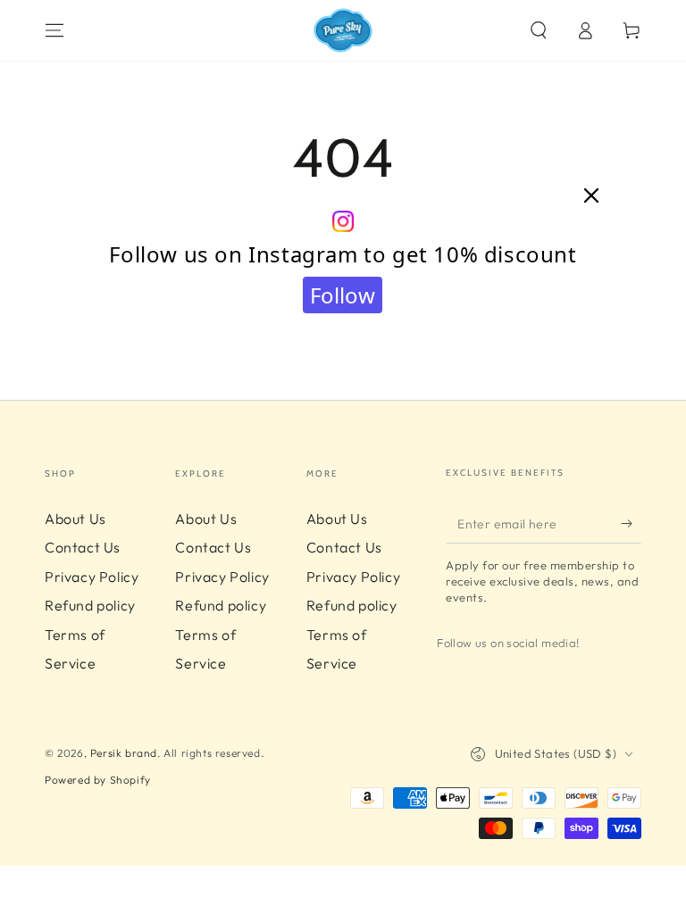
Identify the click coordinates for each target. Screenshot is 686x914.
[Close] (591, 196)
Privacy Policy (91, 577)
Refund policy (90, 605)
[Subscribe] (631, 523)
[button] (538, 30)
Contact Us (83, 547)
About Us (75, 519)
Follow (342, 295)
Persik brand (123, 753)
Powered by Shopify (98, 779)
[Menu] (54, 30)
